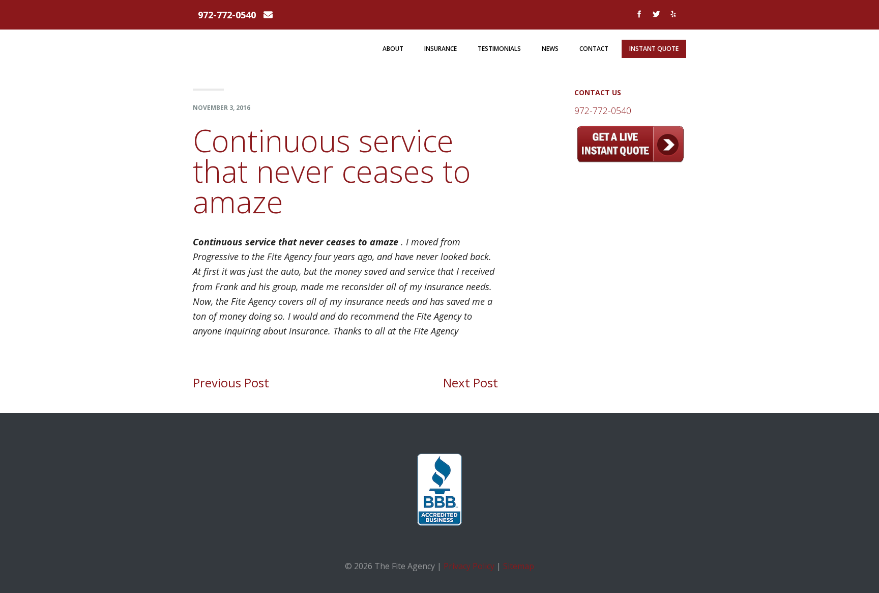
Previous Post (231, 382)
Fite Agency (250, 45)
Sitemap (518, 566)
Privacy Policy (469, 566)
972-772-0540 (227, 15)
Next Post (470, 382)
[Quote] (630, 159)
